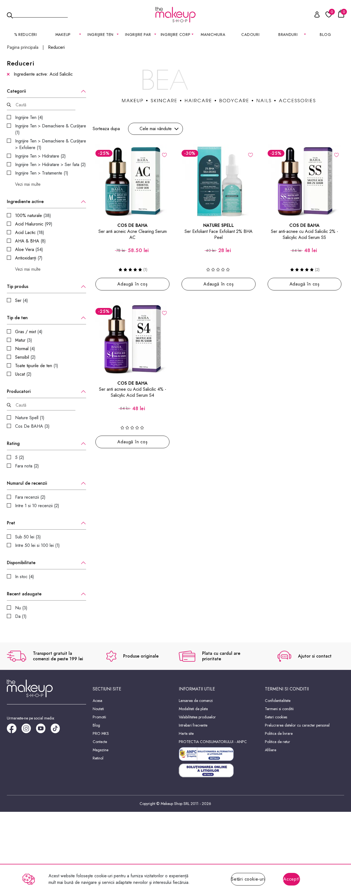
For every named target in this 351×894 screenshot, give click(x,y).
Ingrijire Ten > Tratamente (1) (41, 173)
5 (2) (19, 457)
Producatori (19, 392)
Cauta (40, 14)
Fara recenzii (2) (30, 497)
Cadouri (250, 34)
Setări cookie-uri (248, 879)
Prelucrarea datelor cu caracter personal (297, 725)
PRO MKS (101, 733)
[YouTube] (43, 730)
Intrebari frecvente (193, 725)
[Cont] (313, 15)
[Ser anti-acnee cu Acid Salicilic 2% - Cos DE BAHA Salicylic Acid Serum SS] (305, 181)
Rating (13, 444)
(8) (30, 241)
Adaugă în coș (132, 284)
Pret (11, 523)
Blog (325, 34)
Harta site (186, 733)
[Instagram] (28, 730)
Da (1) (21, 616)
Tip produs (17, 287)
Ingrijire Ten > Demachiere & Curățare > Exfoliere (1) (50, 144)
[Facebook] (14, 730)
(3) (23, 340)
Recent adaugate (24, 594)
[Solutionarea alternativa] (218, 754)
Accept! (291, 879)
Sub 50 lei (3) (28, 537)
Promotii (99, 717)
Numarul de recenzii (27, 483)
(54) (29, 249)
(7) (29, 258)
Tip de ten (17, 318)
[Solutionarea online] (218, 771)
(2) (25, 357)
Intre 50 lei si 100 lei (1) (37, 545)
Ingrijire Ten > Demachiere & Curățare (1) (50, 129)
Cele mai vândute (156, 128)
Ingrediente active (25, 202)
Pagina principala (22, 47)
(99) (33, 224)
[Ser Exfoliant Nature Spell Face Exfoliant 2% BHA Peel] (219, 181)
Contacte (100, 741)
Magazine (100, 750)
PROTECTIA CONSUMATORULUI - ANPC (213, 741)
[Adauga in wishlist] (164, 154)
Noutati (98, 709)
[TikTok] (57, 730)
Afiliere (270, 750)
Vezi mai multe (28, 184)
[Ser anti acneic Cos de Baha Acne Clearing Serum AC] (132, 181)
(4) (21, 300)
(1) (36, 365)
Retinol (98, 758)
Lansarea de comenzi (196, 700)
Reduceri (56, 47)
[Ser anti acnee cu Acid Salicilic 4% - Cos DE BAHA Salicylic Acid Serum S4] (132, 339)
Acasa (97, 700)
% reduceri (25, 34)
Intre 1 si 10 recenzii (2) (37, 505)
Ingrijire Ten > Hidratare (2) (40, 156)
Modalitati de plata (193, 709)
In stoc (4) (24, 576)
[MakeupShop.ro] (175, 14)
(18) (29, 232)
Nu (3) (21, 608)
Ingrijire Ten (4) (29, 117)
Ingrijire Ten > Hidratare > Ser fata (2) (50, 164)
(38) (33, 215)
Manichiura (213, 34)
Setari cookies (276, 717)
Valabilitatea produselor (197, 717)
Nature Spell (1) (29, 418)
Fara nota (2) (27, 466)
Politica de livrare (279, 733)
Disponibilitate (21, 563)
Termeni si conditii (279, 709)
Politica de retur (277, 741)
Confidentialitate (277, 700)
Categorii (16, 91)
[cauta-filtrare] (9, 105)
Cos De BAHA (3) (32, 426)
